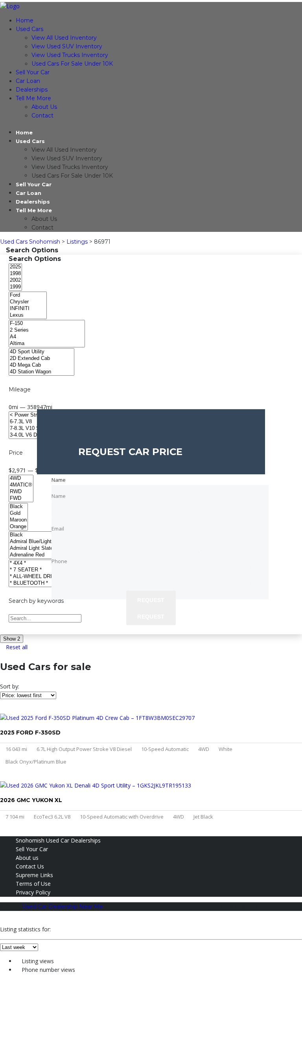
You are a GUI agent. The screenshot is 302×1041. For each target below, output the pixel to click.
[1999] (15, 287)
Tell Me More (33, 98)
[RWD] (21, 491)
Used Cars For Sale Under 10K (72, 63)
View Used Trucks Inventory (69, 55)
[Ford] (27, 295)
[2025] (15, 267)
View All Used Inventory (64, 37)
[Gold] (18, 513)
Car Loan (28, 80)
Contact (42, 115)
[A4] (47, 337)
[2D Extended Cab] (41, 358)
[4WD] (21, 478)
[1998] (15, 273)
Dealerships (32, 89)
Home (24, 20)
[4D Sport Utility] (41, 352)
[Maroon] (18, 520)
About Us (44, 106)
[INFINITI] (27, 308)
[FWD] (21, 498)
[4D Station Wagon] (41, 372)
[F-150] (47, 323)
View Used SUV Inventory (66, 46)
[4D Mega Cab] (41, 365)
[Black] (18, 506)
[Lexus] (27, 315)
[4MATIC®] (21, 485)
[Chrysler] (27, 302)
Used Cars (29, 29)
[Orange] (18, 526)
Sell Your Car (33, 72)
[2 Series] (47, 330)
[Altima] (47, 343)
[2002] (15, 280)
